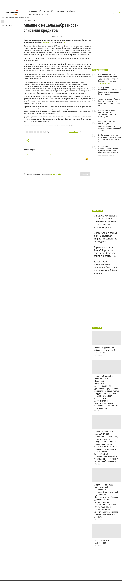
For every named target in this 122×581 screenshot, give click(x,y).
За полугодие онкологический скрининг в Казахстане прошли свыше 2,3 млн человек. (109, 91)
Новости (45, 11)
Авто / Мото (45, 14)
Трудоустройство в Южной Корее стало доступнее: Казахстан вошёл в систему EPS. (109, 102)
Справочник (59, 11)
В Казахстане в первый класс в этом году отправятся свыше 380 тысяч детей (107, 113)
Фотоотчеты (36, 14)
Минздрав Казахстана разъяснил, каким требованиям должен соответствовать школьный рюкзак (109, 126)
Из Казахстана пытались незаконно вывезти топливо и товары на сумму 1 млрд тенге (109, 138)
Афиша (72, 11)
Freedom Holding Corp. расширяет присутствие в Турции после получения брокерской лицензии (108, 77)
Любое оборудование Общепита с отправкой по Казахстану (106, 350)
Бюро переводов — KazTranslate (102, 541)
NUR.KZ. (64, 42)
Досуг (29, 14)
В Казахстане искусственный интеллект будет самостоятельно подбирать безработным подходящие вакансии (108, 150)
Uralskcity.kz (47, 42)
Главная (33, 11)
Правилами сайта (55, 174)
